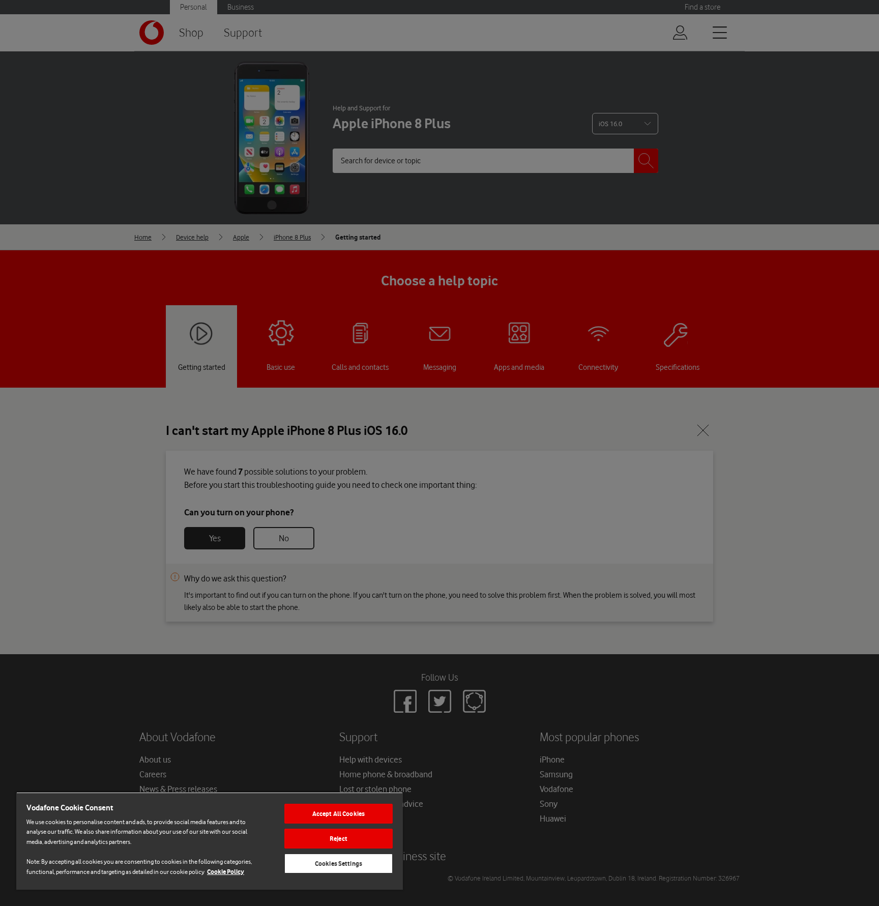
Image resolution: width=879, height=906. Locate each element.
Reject (338, 838)
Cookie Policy (225, 871)
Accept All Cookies (338, 813)
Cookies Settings (338, 863)
